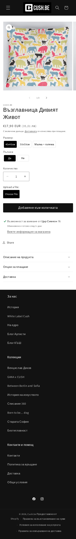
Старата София (18, 421)
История (13, 307)
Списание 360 (16, 403)
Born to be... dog (18, 412)
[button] (8, 7)
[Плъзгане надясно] (46, 98)
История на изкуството (23, 395)
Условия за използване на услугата (40, 525)
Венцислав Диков (19, 368)
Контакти (13, 455)
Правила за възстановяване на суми (44, 518)
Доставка (13, 473)
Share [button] (10, 242)
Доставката (31, 131)
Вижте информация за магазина (28, 231)
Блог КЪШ (14, 343)
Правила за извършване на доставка (39, 531)
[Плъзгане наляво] (29, 98)
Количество (10, 168)
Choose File (11, 194)
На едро (12, 325)
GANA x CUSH (15, 377)
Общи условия (17, 482)
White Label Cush (18, 316)
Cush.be (31, 514)
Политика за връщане (22, 464)
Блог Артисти (16, 334)
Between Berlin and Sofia (23, 385)
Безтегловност (17, 430)
